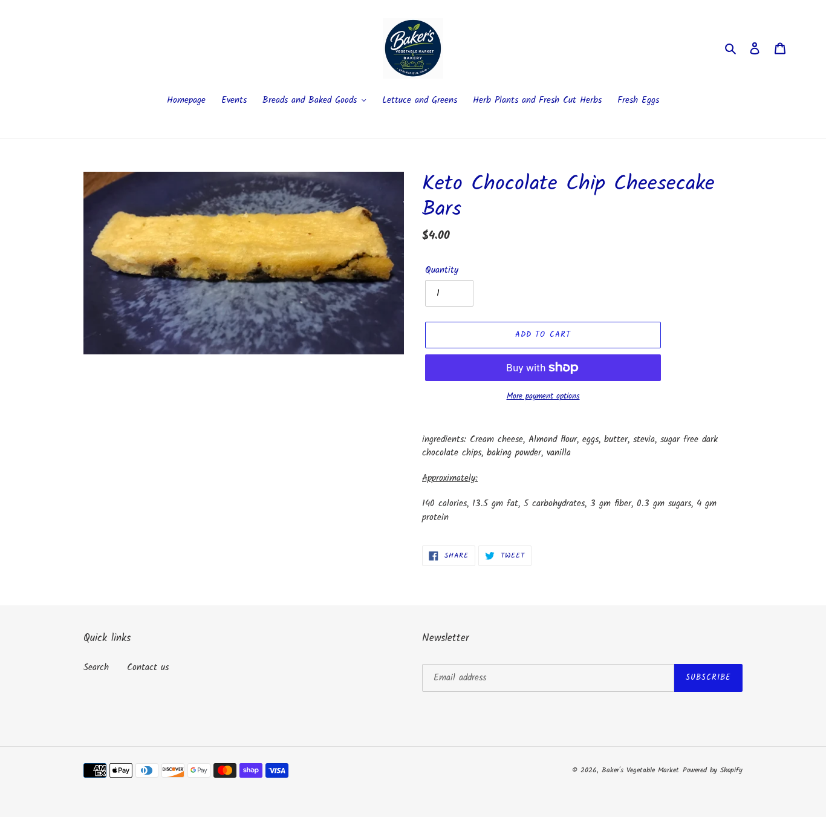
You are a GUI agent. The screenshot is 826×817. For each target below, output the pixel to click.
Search (96, 667)
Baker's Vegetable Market (640, 770)
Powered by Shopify (713, 770)
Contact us (148, 667)
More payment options (543, 397)
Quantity (441, 271)
